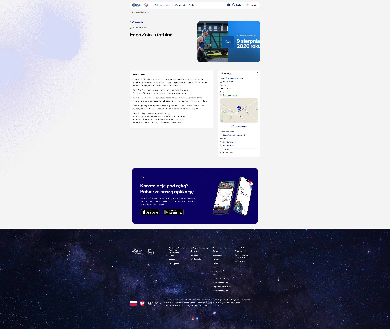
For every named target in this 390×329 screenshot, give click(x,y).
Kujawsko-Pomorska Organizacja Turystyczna (177, 250)
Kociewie (216, 275)
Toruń (215, 251)
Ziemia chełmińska (220, 282)
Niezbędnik (239, 248)
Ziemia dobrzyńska (220, 290)
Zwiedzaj (194, 255)
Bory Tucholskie (219, 271)
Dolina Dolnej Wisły (221, 279)
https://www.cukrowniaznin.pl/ (234, 135)
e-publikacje (240, 261)
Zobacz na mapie (240, 126)
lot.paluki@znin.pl (229, 142)
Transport (239, 251)
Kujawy (216, 259)
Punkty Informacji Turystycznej (242, 256)
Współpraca (174, 263)
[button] (239, 108)
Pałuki (215, 263)
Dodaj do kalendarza (235, 78)
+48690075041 (228, 146)
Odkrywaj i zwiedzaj (199, 248)
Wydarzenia (137, 22)
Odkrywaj (195, 251)
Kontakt (172, 259)
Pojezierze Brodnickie (221, 286)
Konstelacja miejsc (220, 248)
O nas (171, 255)
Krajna (215, 267)
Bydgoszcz (217, 255)
